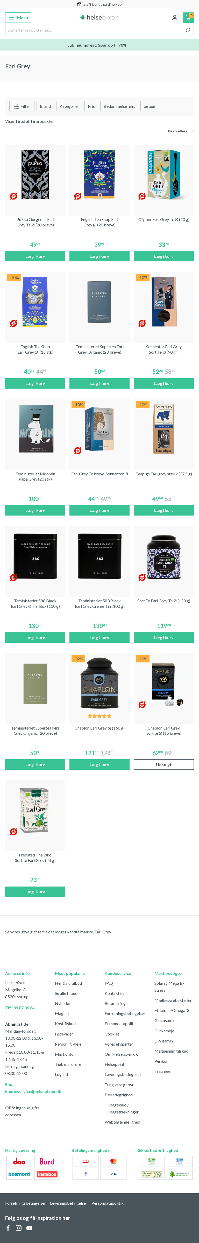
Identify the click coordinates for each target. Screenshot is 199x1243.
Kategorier (69, 106)
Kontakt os (114, 993)
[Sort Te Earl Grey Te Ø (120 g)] (164, 556)
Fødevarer (64, 1033)
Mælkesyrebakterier (173, 1000)
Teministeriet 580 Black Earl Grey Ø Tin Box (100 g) (35, 603)
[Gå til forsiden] (99, 17)
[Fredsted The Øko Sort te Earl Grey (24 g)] (35, 810)
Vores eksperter (119, 1043)
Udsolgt (164, 764)
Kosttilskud (65, 1023)
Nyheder (62, 1003)
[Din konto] (174, 17)
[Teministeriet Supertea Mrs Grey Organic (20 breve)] (35, 683)
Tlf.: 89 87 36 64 (19, 1007)
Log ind (61, 1074)
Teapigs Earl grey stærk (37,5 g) (164, 473)
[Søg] (188, 30)
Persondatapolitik (121, 1023)
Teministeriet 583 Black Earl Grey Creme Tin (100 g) (99, 603)
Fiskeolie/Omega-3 (171, 1010)
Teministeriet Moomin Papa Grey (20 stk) (35, 476)
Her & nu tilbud (68, 983)
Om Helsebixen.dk (121, 1054)
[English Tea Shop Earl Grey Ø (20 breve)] (99, 175)
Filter (25, 106)
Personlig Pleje (68, 1043)
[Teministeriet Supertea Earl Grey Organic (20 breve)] (99, 302)
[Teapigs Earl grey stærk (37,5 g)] (164, 429)
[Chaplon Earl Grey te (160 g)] (99, 683)
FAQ (109, 983)
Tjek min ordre (68, 1064)
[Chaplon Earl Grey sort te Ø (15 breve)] (164, 683)
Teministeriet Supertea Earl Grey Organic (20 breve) (100, 349)
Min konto (64, 1054)
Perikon (161, 1061)
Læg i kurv (35, 256)
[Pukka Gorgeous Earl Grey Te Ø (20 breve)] (35, 175)
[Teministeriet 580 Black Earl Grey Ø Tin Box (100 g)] (35, 556)
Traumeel (162, 1071)
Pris (91, 106)
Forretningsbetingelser (125, 1013)
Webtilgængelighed (122, 1121)
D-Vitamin (163, 1040)
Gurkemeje (164, 1030)
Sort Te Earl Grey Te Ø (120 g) (163, 600)
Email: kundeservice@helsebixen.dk (25, 1088)
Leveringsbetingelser (123, 1074)
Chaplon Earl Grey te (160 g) (100, 727)
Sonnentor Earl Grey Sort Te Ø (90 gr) (164, 349)
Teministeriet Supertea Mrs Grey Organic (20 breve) (35, 730)
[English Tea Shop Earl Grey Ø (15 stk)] (35, 302)
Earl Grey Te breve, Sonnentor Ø (99, 473)
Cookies (112, 1033)
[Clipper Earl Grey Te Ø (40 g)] (164, 175)
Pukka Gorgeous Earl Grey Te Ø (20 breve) (35, 222)
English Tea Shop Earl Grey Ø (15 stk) (35, 349)
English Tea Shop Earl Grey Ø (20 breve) (99, 222)
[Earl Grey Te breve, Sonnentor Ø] (99, 429)
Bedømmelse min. (119, 106)
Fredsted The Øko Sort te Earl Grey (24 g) (35, 857)
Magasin (62, 1013)
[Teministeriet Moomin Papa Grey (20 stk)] (35, 429)
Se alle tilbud (66, 993)
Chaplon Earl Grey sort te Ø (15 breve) (163, 730)
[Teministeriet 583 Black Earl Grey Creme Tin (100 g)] (99, 556)
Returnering (115, 1003)
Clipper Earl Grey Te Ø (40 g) (163, 219)
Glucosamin (164, 1020)
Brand (45, 106)
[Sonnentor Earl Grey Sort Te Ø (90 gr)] (164, 302)
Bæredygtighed (119, 1094)
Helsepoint (114, 1064)
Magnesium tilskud (171, 1050)
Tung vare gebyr (119, 1084)
